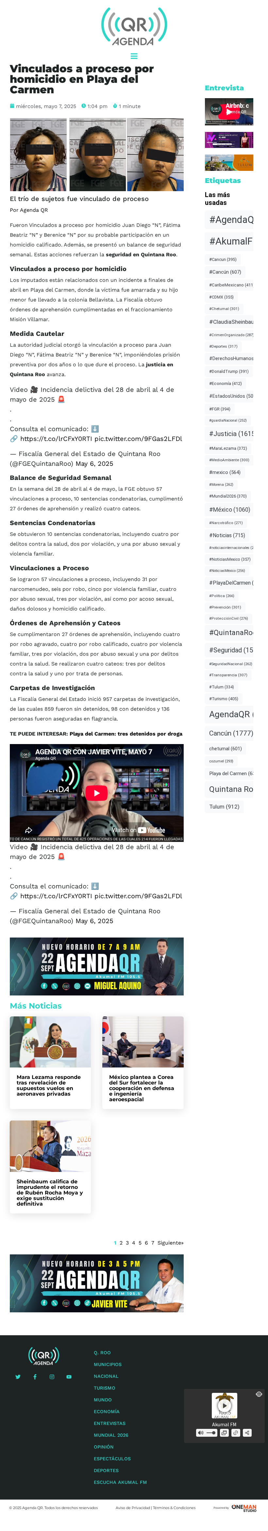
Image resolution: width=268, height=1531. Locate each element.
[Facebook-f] (35, 1377)
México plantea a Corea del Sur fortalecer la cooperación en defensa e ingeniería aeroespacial (141, 1088)
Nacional (106, 1376)
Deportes (106, 1470)
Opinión (104, 1446)
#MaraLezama (228, 448)
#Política (221, 596)
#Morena (221, 485)
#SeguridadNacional (230, 664)
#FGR (219, 409)
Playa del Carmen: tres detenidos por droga (126, 734)
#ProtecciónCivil (228, 618)
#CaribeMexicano (232, 285)
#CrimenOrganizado (231, 335)
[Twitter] (18, 1377)
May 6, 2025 (94, 463)
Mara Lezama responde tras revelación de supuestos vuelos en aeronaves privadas (49, 1085)
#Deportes (223, 346)
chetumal (225, 749)
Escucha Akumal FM (120, 1482)
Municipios (108, 1364)
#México (229, 509)
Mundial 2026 (111, 1435)
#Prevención (225, 607)
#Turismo (223, 698)
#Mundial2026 (228, 496)
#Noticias (227, 535)
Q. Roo (102, 1352)
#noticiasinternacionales (234, 548)
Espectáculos (112, 1458)
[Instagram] (52, 1377)
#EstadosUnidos (233, 396)
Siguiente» (171, 1243)
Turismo (104, 1388)
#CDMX (221, 297)
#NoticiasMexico (230, 559)
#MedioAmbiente (229, 460)
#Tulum (221, 687)
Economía (107, 1411)
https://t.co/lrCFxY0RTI (56, 439)
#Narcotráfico (226, 523)
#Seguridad (235, 650)
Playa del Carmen (234, 773)
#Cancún (225, 272)
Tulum (224, 806)
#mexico (225, 472)
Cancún (231, 733)
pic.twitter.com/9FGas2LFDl (138, 439)
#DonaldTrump (229, 371)
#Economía (225, 383)
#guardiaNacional (228, 420)
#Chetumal (224, 308)
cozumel (221, 761)
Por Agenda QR (29, 210)
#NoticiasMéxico (227, 571)
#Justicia (233, 434)
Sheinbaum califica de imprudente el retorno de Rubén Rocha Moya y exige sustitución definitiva (50, 1192)
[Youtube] (69, 1377)
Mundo (103, 1399)
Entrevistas (110, 1423)
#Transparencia (228, 675)
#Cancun (223, 259)
